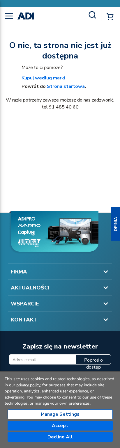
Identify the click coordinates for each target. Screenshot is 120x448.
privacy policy (28, 385)
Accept (60, 425)
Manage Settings (60, 414)
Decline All (60, 437)
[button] (115, 224)
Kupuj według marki (43, 78)
